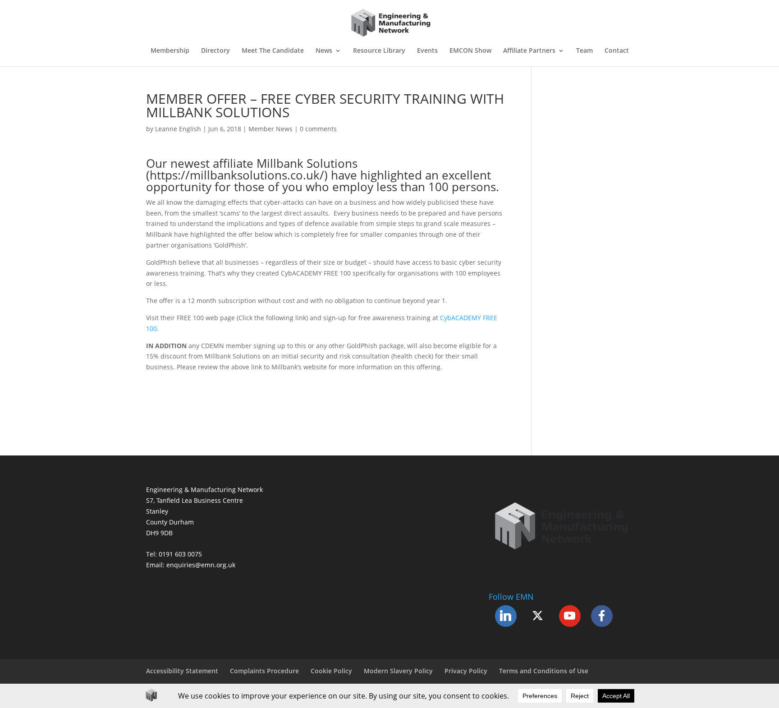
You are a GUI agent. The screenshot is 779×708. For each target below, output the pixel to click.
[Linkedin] (506, 616)
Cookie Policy (331, 671)
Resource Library (379, 51)
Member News (270, 128)
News (324, 51)
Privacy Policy (465, 671)
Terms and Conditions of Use (543, 671)
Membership (170, 51)
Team (584, 51)
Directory (215, 51)
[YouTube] (570, 616)
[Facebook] (602, 616)
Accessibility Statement (182, 671)
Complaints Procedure (264, 671)
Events (427, 51)
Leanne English (178, 128)
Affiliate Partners (529, 51)
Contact (617, 51)
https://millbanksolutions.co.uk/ (237, 175)
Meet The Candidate (273, 51)
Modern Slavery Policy (398, 671)
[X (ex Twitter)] (538, 616)
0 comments (318, 128)
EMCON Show (470, 51)
